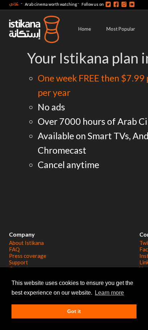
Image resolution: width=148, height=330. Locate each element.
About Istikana (26, 242)
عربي (13, 3)
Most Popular (120, 29)
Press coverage (27, 255)
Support (18, 262)
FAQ (14, 249)
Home (84, 29)
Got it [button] (74, 311)
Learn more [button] (109, 293)
